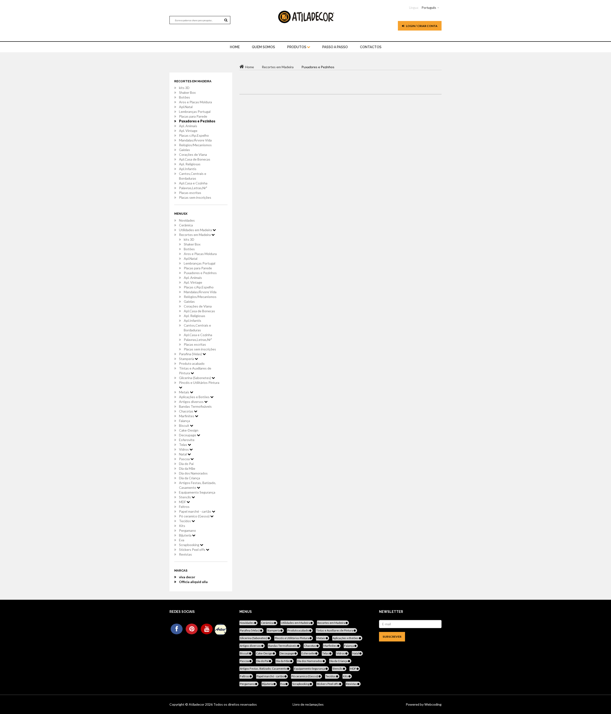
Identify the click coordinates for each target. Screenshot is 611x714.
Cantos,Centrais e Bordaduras (192, 176)
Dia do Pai (186, 464)
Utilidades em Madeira (196, 230)
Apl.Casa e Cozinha (193, 183)
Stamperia (187, 359)
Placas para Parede (193, 116)
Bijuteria (185, 535)
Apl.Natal (186, 107)
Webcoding (433, 704)
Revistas (185, 554)
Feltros (184, 507)
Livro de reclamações (308, 704)
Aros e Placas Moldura (195, 102)
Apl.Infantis (187, 169)
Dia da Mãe (187, 468)
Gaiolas (184, 150)
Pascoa (184, 459)
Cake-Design (188, 430)
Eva (181, 540)
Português (429, 8)
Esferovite (187, 440)
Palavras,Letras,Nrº (193, 188)
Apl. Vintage (188, 131)
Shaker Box (187, 92)
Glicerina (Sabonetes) (195, 378)
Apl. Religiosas (189, 164)
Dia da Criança (189, 478)
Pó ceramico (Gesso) (194, 516)
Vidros (184, 449)
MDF (183, 502)
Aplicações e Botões (194, 397)
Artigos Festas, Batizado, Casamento (197, 485)
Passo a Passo (335, 47)
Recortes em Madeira (195, 235)
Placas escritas (190, 193)
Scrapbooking (189, 545)
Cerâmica (186, 225)
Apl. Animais (188, 126)
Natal (183, 454)
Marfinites (187, 416)
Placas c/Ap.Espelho (194, 135)
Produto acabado (192, 363)
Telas (183, 445)
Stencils (185, 497)
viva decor (187, 577)
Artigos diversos (191, 402)
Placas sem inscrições (195, 197)
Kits (182, 526)
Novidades (187, 220)
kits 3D (184, 88)
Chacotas (186, 411)
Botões (184, 97)
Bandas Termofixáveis (195, 406)
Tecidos (185, 521)
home (235, 47)
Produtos (297, 47)
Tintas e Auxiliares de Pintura (195, 370)
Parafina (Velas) (191, 354)
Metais (184, 392)
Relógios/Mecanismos (195, 145)
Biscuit (184, 425)
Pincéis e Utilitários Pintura (199, 382)
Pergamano (187, 530)
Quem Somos (263, 47)
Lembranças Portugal (195, 111)
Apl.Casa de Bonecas (194, 159)
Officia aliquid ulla (193, 582)
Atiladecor (197, 704)
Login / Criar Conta (421, 26)
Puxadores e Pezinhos (197, 121)
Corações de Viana (193, 154)
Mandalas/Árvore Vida (195, 140)
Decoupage (188, 435)
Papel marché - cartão (195, 511)
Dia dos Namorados (193, 473)
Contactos (370, 47)
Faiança (184, 421)
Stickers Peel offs (192, 549)
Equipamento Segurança (197, 492)
